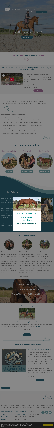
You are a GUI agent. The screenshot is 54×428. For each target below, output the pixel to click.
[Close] (39, 199)
